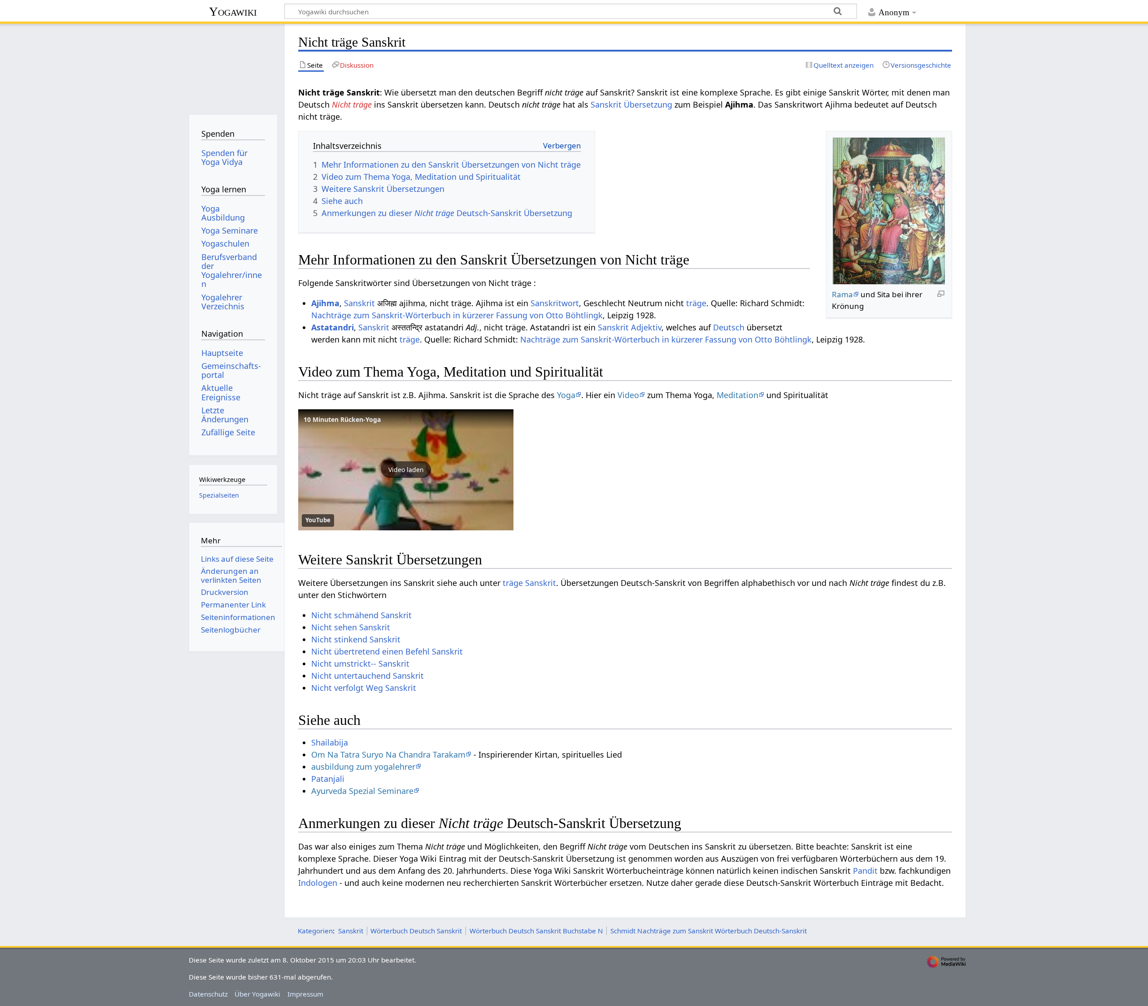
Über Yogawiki (257, 993)
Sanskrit (359, 303)
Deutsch (728, 327)
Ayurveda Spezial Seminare (362, 790)
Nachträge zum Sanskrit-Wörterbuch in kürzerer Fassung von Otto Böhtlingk (457, 315)
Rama (842, 294)
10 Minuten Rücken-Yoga (342, 419)
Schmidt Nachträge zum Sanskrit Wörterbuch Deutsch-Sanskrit (708, 930)
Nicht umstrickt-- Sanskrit (360, 663)
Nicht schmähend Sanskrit (361, 615)
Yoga (566, 395)
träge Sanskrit (529, 582)
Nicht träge (352, 104)
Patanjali (327, 778)
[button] (405, 469)
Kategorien (315, 930)
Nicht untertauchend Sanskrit (367, 675)
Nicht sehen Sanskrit (350, 627)
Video (628, 395)
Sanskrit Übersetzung (631, 104)
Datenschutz (208, 993)
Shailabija (329, 742)
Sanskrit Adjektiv (629, 327)
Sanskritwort (555, 303)
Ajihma (325, 303)
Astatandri (332, 327)
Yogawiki (233, 11)
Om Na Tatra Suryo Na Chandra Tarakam (388, 754)
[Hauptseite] (233, 66)
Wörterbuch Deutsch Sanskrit (416, 930)
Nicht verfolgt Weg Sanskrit (363, 687)
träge (696, 303)
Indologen (317, 882)
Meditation (737, 395)
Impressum (305, 993)
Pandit (865, 870)
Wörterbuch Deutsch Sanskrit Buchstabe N (536, 930)
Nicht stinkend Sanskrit (355, 639)
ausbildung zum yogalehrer (363, 766)
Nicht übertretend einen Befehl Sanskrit (387, 651)
